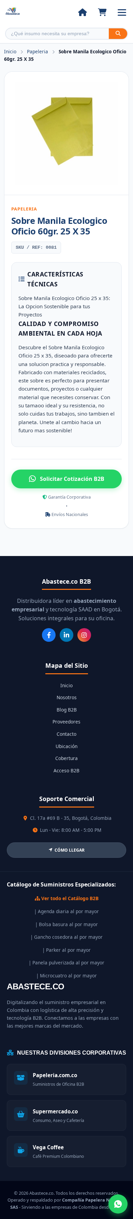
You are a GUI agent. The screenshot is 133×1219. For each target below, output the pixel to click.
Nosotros (67, 697)
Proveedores (66, 721)
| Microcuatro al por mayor (66, 975)
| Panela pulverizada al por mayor (66, 962)
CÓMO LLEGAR (70, 850)
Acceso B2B (66, 770)
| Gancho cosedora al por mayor (66, 937)
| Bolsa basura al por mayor (66, 924)
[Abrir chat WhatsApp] (118, 1204)
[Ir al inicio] (82, 12)
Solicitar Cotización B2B (72, 479)
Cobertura (66, 758)
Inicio (10, 51)
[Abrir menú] (122, 12)
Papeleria (38, 51)
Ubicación (66, 746)
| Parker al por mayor (66, 950)
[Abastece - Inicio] (12, 12)
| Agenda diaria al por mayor (66, 911)
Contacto (66, 734)
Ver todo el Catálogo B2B (69, 898)
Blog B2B (67, 709)
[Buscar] (118, 33)
